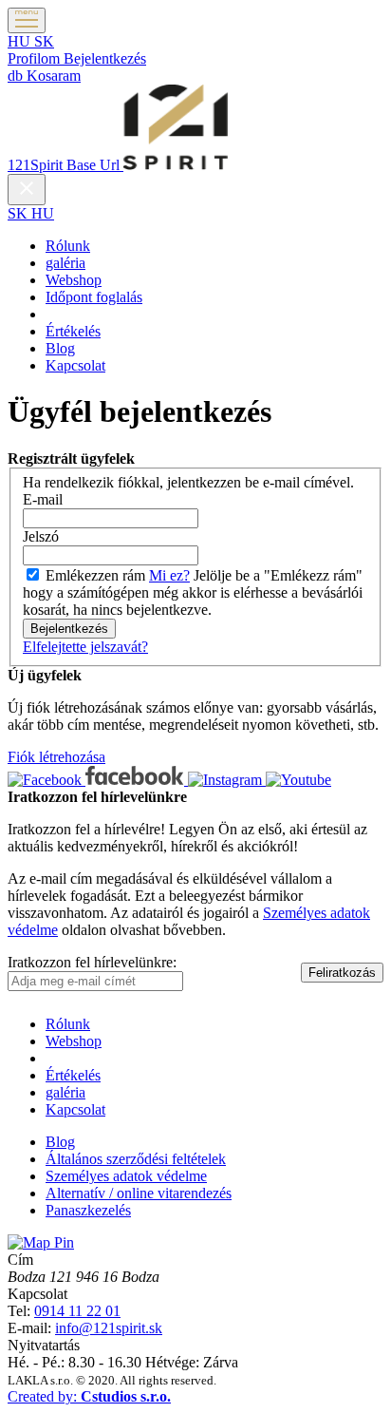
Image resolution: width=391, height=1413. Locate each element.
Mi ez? (169, 575)
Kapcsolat (75, 365)
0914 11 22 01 (77, 1311)
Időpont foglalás (94, 297)
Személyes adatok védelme (126, 1176)
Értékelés (73, 331)
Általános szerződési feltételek (136, 1159)
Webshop (74, 280)
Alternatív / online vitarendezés (139, 1193)
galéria (65, 263)
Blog (60, 348)
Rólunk (68, 246)
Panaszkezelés (88, 1210)
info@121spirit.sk (108, 1328)
